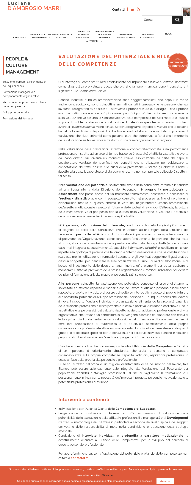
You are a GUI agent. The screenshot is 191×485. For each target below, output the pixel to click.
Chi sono (18, 37)
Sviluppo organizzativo (16, 112)
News (168, 34)
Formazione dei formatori (18, 118)
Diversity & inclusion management (83, 34)
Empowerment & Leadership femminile (104, 34)
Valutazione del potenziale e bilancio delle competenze (25, 104)
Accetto (165, 481)
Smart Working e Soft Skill (62, 36)
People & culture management (40, 36)
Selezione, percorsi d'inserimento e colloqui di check (24, 83)
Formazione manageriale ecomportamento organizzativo (21, 94)
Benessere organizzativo (126, 36)
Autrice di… (93, 41)
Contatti (118, 9)
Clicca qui (107, 475)
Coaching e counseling (147, 36)
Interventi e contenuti (178, 62)
